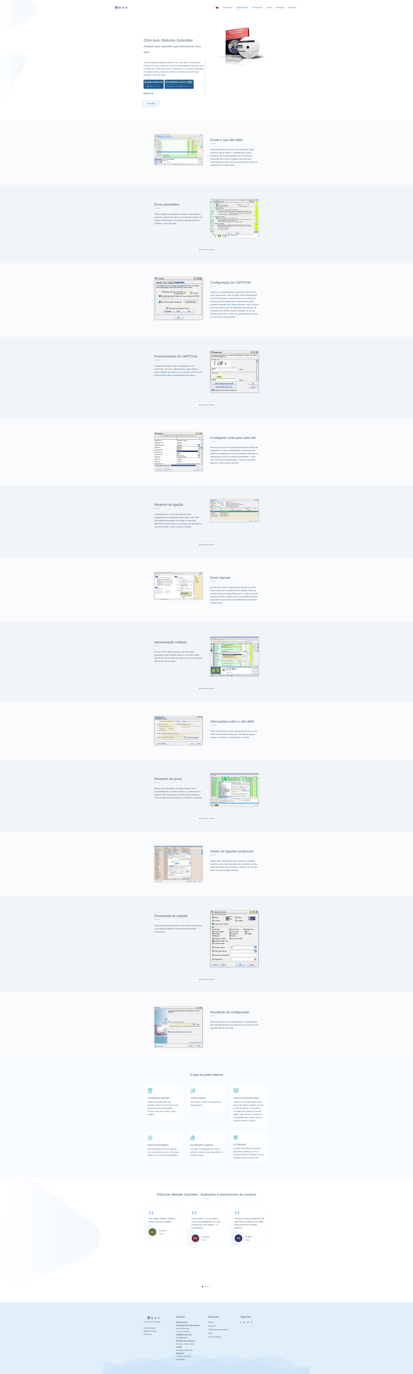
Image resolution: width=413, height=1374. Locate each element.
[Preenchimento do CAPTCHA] (234, 372)
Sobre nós (227, 7)
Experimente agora (206, 250)
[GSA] (121, 7)
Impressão (180, 1359)
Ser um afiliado (214, 1337)
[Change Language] (217, 7)
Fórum (269, 7)
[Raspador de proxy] (234, 790)
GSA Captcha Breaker (236, 305)
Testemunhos (242, 7)
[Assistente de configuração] (178, 1027)
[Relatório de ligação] (234, 510)
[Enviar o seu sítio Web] (178, 150)
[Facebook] (240, 1322)
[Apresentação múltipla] (234, 656)
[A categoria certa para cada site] (178, 452)
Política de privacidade (218, 1330)
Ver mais (151, 104)
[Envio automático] (234, 218)
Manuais (280, 7)
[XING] (251, 1322)
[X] (244, 1322)
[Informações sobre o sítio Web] (178, 730)
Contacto (292, 7)
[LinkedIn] (248, 1322)
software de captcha (168, 372)
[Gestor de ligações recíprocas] (178, 864)
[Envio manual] (178, 586)
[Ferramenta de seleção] (234, 939)
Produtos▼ (257, 7)
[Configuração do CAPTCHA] (178, 298)
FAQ (210, 1333)
